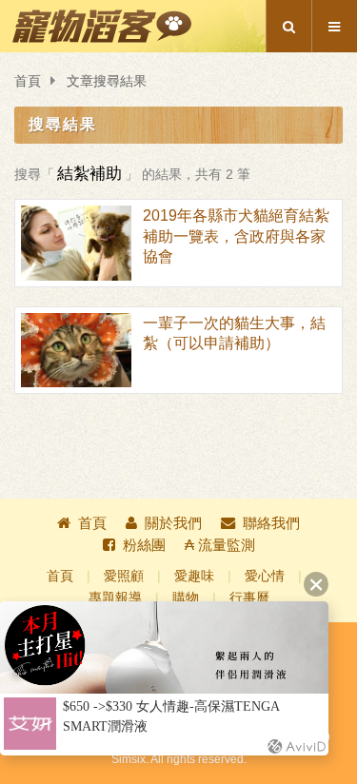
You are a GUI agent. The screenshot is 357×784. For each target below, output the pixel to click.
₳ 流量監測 (220, 545)
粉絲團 (144, 545)
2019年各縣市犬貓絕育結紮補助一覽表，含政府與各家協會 (236, 236)
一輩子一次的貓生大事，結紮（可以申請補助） (234, 333)
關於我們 (173, 523)
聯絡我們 (271, 523)
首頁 (27, 81)
